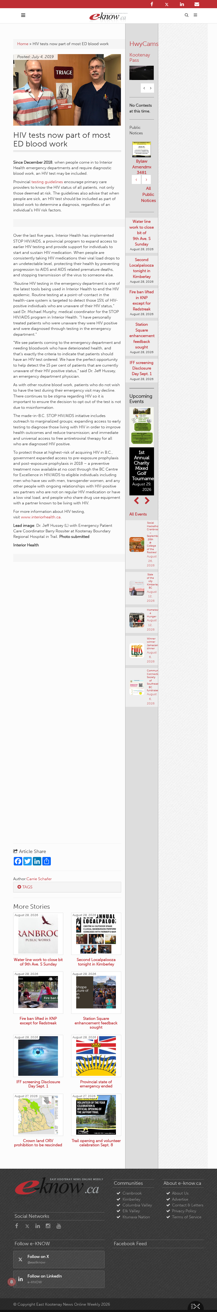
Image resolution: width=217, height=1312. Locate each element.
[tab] (67, 887)
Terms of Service (186, 1217)
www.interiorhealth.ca (41, 517)
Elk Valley (131, 1211)
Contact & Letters (188, 1205)
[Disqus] (67, 634)
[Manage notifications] (11, 1282)
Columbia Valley (137, 1205)
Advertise (180, 1199)
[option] (141, 67)
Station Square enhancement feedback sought (142, 335)
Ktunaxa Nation (136, 1217)
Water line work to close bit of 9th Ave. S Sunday (141, 233)
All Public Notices (148, 194)
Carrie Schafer (39, 879)
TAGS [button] (27, 886)
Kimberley (131, 1199)
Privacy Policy (184, 1211)
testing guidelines (47, 181)
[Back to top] (200, 1295)
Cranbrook (132, 1193)
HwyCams (144, 44)
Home (22, 43)
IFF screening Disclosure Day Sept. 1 (141, 368)
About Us (180, 1193)
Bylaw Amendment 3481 (141, 167)
